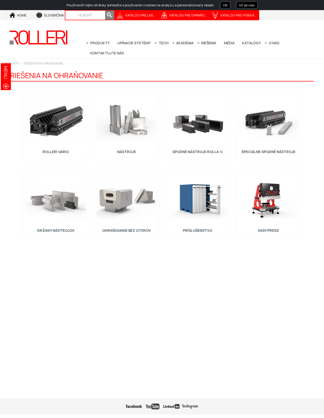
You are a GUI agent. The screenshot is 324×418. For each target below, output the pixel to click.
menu (6, 72)
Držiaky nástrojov (55, 230)
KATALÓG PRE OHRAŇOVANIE (189, 15)
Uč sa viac (247, 5)
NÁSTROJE (126, 151)
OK (225, 5)
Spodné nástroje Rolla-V (197, 151)
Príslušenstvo (197, 230)
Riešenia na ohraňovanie (43, 63)
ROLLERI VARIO (56, 151)
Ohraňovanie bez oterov (126, 230)
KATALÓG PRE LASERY (142, 15)
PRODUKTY (11, 63)
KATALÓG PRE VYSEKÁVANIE (239, 15)
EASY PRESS (268, 230)
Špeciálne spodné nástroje (268, 151)
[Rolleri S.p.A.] (38, 37)
